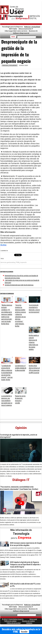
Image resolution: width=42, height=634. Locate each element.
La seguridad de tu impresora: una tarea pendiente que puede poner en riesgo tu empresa (6, 400)
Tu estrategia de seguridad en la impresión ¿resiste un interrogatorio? (18, 435)
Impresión (23, 262)
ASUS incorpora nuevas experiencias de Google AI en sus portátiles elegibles (26, 544)
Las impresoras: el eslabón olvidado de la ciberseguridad (20, 368)
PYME (17, 262)
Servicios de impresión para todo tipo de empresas (19, 285)
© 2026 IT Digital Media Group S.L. (13, 619)
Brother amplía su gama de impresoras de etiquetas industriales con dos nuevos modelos (34, 342)
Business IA (33, 31)
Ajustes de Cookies (28, 621)
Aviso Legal (33, 619)
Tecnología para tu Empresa (12, 27)
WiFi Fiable (13, 29)
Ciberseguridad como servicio (16, 31)
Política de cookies (10, 621)
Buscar (38, 37)
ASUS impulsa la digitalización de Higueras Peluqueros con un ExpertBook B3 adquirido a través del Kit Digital (25, 564)
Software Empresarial (21, 33)
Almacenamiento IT (26, 29)
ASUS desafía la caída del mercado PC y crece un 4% (25, 584)
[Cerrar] (41, 629)
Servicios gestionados (7, 262)
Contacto (29, 623)
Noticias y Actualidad (32, 27)
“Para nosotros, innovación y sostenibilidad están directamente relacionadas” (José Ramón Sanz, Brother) (19, 487)
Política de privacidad (14, 623)
